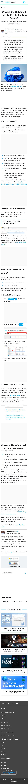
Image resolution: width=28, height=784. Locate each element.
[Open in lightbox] (14, 230)
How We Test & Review (7, 732)
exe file (18, 525)
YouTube (17, 703)
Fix (2, 746)
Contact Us (4, 715)
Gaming (3, 752)
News (2, 742)
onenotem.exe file (15, 86)
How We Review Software (8, 735)
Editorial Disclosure (6, 729)
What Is (3, 7)
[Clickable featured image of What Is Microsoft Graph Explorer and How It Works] (14, 682)
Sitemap (3, 765)
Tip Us (2, 718)
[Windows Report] (10, 2)
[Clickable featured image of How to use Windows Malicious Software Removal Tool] (14, 620)
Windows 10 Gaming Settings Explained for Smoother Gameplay (14, 671)
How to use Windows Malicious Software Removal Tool (14, 629)
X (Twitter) (13, 703)
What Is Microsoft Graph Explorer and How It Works (14, 692)
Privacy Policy (5, 768)
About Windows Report (7, 712)
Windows (3, 755)
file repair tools (15, 396)
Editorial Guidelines (6, 726)
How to (3, 749)
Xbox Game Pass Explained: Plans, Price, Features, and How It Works (15, 417)
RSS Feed (3, 762)
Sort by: (15, 601)
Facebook (8, 703)
